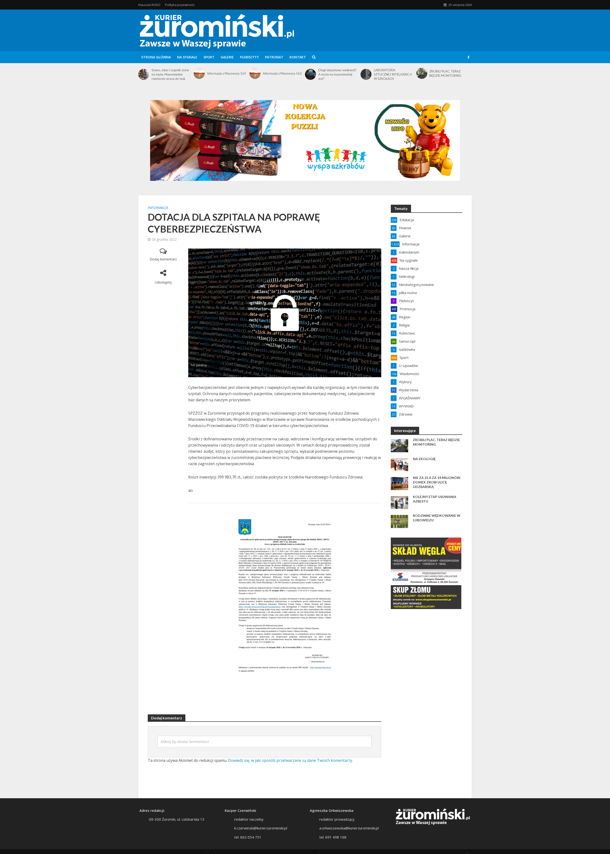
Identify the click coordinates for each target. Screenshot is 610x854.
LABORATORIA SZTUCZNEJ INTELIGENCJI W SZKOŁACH (393, 74)
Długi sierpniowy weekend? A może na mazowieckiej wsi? (337, 74)
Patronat (274, 57)
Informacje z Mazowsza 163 (226, 73)
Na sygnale (187, 57)
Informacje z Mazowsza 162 (282, 73)
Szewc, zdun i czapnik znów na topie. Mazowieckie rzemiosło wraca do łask (170, 74)
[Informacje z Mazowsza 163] (199, 73)
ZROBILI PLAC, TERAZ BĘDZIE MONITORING (445, 73)
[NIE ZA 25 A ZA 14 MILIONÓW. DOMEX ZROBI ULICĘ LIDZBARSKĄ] (399, 483)
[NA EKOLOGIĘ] (399, 464)
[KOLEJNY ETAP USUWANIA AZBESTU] (399, 502)
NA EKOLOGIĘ (424, 459)
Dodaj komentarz (163, 259)
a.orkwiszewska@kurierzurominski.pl (349, 828)
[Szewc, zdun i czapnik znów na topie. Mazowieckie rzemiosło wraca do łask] (143, 74)
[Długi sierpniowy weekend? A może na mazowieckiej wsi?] (310, 74)
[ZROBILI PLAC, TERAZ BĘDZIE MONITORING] (421, 73)
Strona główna (156, 57)
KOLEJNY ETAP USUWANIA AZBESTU (434, 499)
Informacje (158, 207)
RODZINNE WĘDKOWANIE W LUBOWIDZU (436, 517)
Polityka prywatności (180, 5)
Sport (208, 57)
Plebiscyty (249, 57)
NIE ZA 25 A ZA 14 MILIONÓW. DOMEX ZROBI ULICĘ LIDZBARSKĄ (437, 482)
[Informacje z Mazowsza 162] (254, 73)
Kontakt (298, 57)
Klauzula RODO (149, 5)
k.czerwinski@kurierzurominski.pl (260, 828)
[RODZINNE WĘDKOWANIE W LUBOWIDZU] (399, 520)
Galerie (227, 57)
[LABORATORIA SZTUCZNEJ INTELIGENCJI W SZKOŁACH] (366, 74)
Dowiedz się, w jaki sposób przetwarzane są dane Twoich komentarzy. (290, 760)
